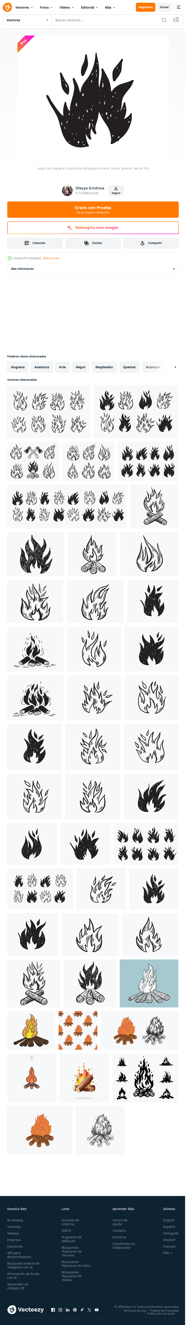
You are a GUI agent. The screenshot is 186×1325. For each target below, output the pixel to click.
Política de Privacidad (161, 1310)
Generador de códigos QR (17, 1286)
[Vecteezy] (7, 7)
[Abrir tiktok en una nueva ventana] (82, 1309)
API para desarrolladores (19, 1255)
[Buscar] (164, 20)
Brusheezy (15, 1220)
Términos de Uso (131, 1310)
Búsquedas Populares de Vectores (71, 1251)
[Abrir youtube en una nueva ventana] (96, 1309)
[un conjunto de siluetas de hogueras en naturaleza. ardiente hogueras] (145, 1077)
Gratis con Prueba (93, 209)
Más (108, 7)
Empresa (14, 1240)
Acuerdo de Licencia (69, 1222)
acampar (153, 367)
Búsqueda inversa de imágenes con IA (22, 1265)
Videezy (13, 1233)
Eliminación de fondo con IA (18, 1276)
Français (166, 1246)
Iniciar (164, 7)
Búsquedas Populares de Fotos (71, 1266)
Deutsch (166, 1240)
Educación (15, 1246)
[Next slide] (168, 367)
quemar (129, 367)
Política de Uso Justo (157, 1313)
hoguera (17, 367)
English (165, 1220)
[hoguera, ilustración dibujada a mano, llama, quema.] (154, 506)
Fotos (44, 7)
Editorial (87, 7)
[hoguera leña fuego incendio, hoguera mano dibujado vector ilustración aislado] (149, 983)
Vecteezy (13, 1227)
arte (62, 367)
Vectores (22, 7)
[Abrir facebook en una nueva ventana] (53, 1309)
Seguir (116, 193)
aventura (41, 367)
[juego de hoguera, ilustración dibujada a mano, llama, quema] (136, 411)
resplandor (104, 367)
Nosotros (117, 1237)
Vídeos (65, 7)
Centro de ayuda (117, 1222)
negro (81, 367)
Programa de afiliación (71, 1239)
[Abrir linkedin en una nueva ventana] (67, 1309)
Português (167, 1233)
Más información (22, 269)
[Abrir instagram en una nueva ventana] (60, 1309)
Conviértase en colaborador (121, 1245)
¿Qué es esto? (51, 258)
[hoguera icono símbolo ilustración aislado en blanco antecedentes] (31, 1077)
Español (166, 1227)
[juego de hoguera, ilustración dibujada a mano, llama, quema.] (48, 411)
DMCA (65, 1230)
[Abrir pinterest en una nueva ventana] (75, 1309)
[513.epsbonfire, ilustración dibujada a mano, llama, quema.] (90, 983)
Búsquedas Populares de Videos (71, 1280)
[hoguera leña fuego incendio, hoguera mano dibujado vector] (31, 1030)
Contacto (117, 1230)
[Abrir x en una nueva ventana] (89, 1309)
